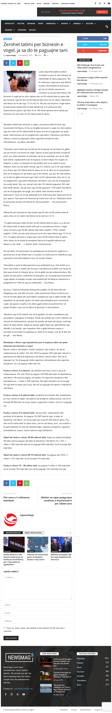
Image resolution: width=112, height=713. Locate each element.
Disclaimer (64, 710)
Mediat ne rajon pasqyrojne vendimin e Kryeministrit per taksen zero (56, 500)
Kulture (89, 23)
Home (6, 36)
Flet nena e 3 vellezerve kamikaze (17, 499)
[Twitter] (104, 3)
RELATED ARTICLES (13, 533)
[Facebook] (95, 3)
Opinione (22, 30)
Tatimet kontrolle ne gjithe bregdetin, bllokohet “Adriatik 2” (62, 674)
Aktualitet (9, 23)
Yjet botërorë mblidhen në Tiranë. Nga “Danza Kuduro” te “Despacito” (62, 688)
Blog (39, 3)
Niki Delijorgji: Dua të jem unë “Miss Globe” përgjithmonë (90, 66)
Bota (79, 685)
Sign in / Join (29, 3)
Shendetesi (51, 23)
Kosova (64, 23)
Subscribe (102, 51)
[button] (107, 27)
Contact (55, 3)
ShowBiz (8, 30)
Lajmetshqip (11, 55)
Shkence (76, 23)
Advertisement (85, 710)
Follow (103, 44)
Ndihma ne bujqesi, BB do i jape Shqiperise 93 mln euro (61, 557)
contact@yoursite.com (23, 689)
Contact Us (98, 710)
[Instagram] (100, 3)
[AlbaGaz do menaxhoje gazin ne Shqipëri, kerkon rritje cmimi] (37, 544)
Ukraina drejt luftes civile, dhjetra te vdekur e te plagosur (92, 103)
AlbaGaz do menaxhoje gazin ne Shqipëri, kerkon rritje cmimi (37, 557)
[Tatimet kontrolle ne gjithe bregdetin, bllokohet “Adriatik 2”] (46, 675)
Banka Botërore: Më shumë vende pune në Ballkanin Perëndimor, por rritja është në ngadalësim (14, 559)
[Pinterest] (20, 63)
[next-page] (70, 532)
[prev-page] (66, 532)
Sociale (32, 30)
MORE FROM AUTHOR (33, 533)
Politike (20, 23)
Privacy (74, 710)
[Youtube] (109, 3)
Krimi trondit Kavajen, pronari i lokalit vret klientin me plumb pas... (63, 662)
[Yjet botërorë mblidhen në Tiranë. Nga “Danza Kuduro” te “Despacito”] (46, 688)
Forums (46, 3)
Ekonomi (31, 23)
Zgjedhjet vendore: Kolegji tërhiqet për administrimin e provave (92, 91)
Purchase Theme (68, 3)
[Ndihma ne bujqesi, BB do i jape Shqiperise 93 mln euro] (61, 544)
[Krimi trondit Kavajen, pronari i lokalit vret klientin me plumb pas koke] (46, 662)
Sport (40, 23)
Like (105, 38)
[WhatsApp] (26, 63)
